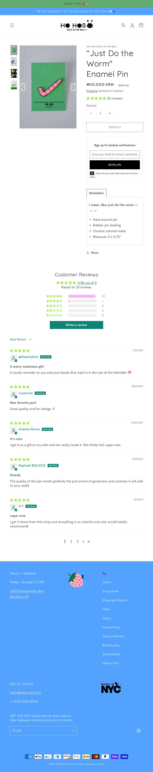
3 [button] (78, 541)
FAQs (106, 609)
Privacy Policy (111, 627)
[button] (12, 25)
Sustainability (111, 654)
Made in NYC (111, 663)
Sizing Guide (111, 591)
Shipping (91, 90)
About (107, 618)
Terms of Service (113, 636)
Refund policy (111, 645)
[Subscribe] (72, 730)
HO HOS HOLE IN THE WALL (70, 764)
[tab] (96, 193)
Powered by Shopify (95, 764)
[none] (14, 50)
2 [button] (71, 541)
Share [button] (94, 252)
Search (107, 582)
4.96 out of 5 (87, 283)
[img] (20, 351)
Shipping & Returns (115, 600)
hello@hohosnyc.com (25, 692)
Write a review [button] (76, 325)
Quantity (91, 105)
